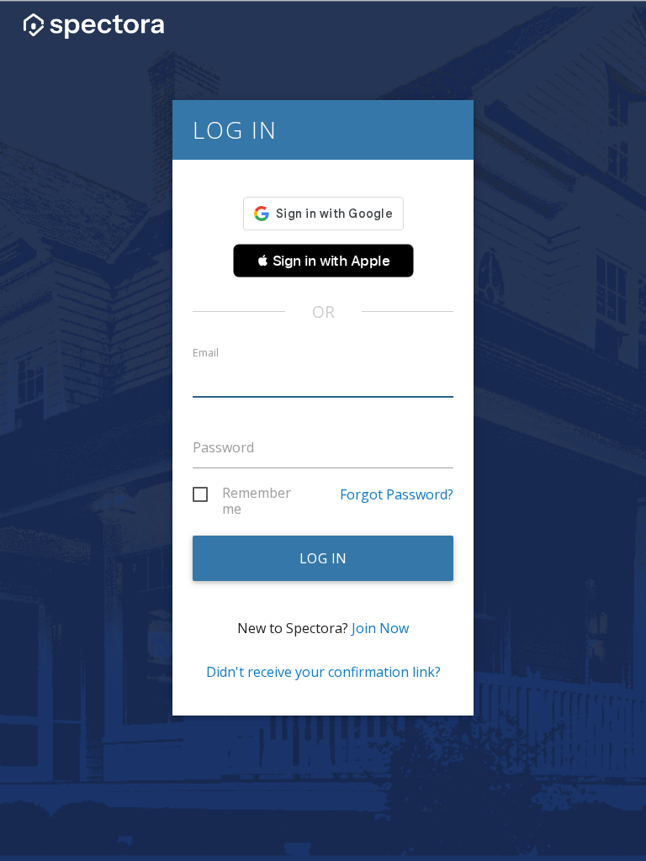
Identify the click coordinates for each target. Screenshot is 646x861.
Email (206, 353)
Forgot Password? (396, 494)
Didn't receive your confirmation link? (323, 672)
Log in (323, 558)
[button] (323, 260)
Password (223, 447)
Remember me (256, 495)
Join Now (380, 628)
